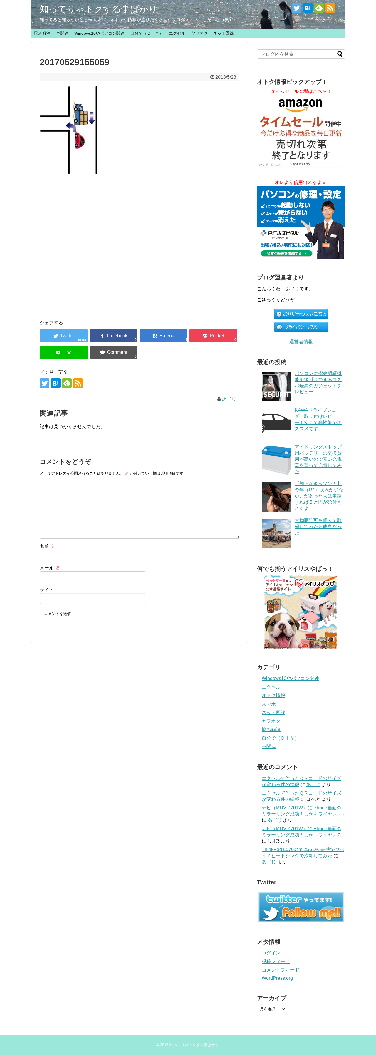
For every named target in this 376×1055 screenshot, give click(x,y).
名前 (47, 546)
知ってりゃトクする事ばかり (98, 9)
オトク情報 (273, 695)
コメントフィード (280, 969)
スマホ (269, 703)
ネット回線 (223, 33)
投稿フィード (276, 961)
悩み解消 (42, 33)
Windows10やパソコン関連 (99, 33)
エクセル (177, 33)
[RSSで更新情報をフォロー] (330, 8)
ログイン (271, 952)
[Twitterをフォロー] (296, 8)
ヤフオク (199, 33)
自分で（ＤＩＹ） (146, 33)
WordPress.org (277, 978)
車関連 (62, 33)
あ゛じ (229, 398)
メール (50, 567)
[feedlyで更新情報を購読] (319, 8)
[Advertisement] (139, 241)
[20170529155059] (163, 335)
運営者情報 (301, 341)
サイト (47, 589)
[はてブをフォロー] (308, 8)
